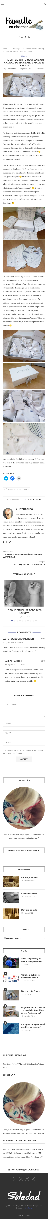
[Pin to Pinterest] (36, 500)
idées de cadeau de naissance (16, 489)
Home (5, 49)
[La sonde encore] (11, 897)
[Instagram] (25, 37)
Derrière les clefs (29, 910)
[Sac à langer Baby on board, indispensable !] (11, 962)
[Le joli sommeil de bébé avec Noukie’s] (24, 593)
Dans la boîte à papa (30, 991)
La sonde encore (29, 893)
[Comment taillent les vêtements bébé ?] (11, 978)
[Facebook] (18, 37)
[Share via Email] (40, 500)
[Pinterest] (29, 37)
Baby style (16, 49)
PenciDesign (29, 1208)
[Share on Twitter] (34, 500)
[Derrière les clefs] (11, 913)
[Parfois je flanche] (11, 881)
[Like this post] (28, 500)
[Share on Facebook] (30, 500)
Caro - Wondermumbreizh (18, 639)
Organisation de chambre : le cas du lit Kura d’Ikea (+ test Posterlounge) (33, 1010)
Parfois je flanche (29, 877)
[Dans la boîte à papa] (11, 995)
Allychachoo (11, 69)
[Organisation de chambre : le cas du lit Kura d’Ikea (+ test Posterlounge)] (11, 1011)
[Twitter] (22, 37)
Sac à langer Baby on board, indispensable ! (31, 960)
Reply (43, 639)
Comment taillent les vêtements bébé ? (30, 976)
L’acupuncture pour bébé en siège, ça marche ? (33, 1025)
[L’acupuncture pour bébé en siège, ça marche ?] (11, 1028)
